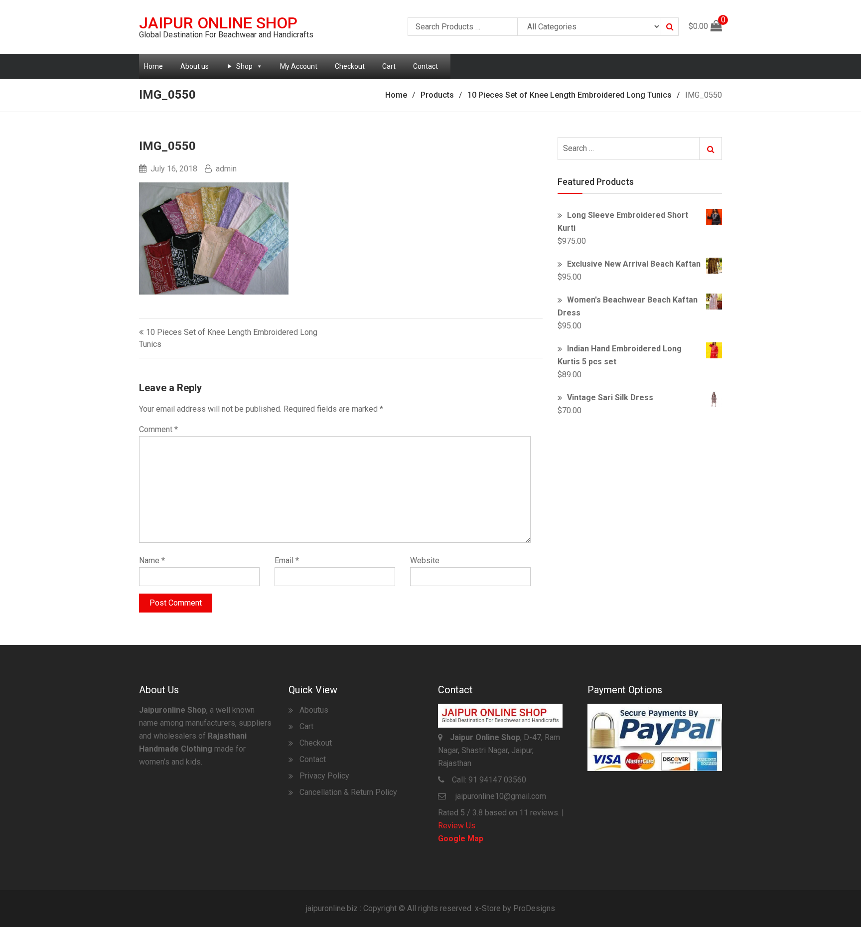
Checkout (350, 66)
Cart (389, 66)
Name (152, 560)
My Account (298, 66)
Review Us (456, 825)
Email (287, 560)
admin (226, 168)
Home (153, 66)
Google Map (460, 838)
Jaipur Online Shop (218, 23)
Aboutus (313, 710)
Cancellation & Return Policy (348, 792)
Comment (158, 429)
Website (424, 560)
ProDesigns (534, 908)
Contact (425, 66)
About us (194, 66)
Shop (244, 66)
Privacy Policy (324, 775)
